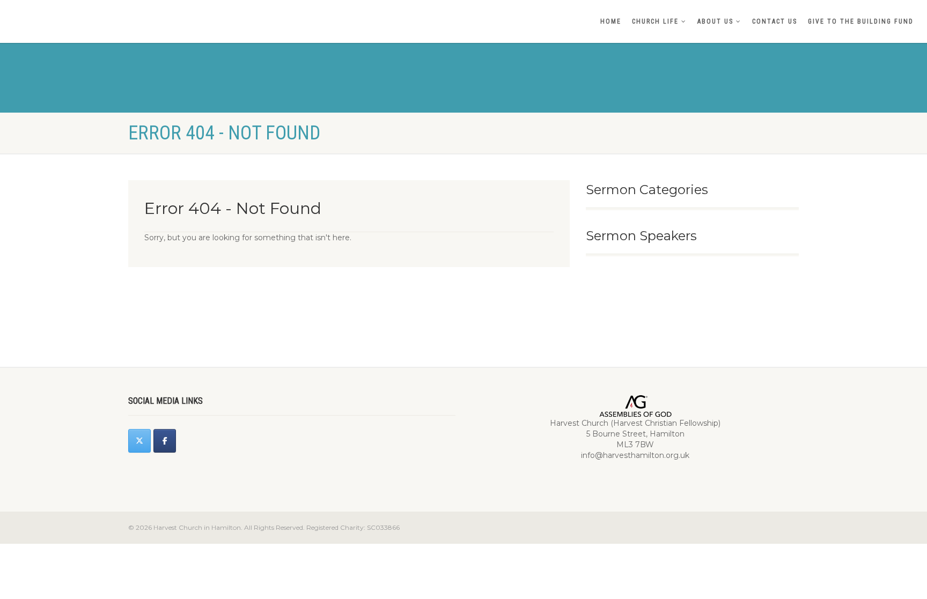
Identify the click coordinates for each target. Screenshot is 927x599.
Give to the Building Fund (861, 21)
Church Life (655, 21)
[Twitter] (139, 441)
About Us (715, 21)
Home (610, 21)
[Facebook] (164, 441)
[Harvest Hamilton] (154, 9)
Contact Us (774, 21)
